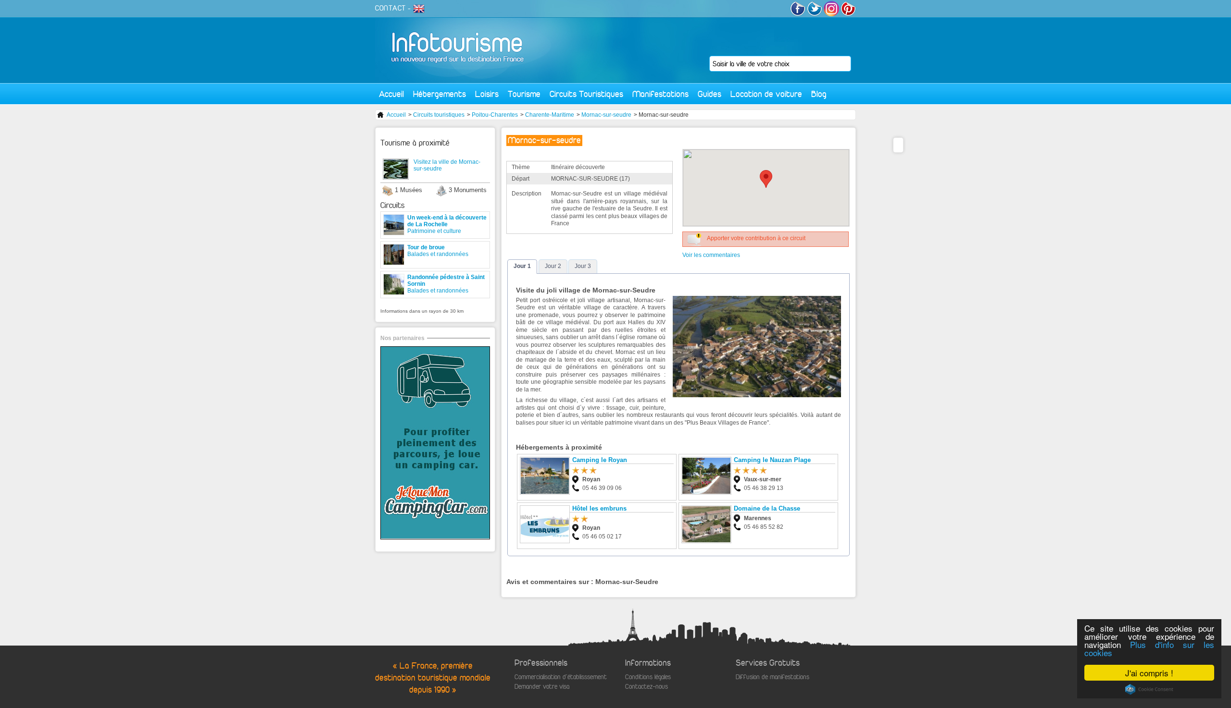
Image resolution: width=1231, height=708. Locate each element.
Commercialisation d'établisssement (561, 677)
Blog (819, 94)
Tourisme (524, 94)
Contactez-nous (646, 687)
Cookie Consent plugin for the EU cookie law (1149, 689)
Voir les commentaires (711, 255)
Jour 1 (522, 266)
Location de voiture (766, 94)
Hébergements (439, 94)
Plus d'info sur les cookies (1149, 648)
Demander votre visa (542, 687)
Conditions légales (648, 677)
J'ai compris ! (1149, 673)
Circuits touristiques (439, 114)
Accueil (391, 94)
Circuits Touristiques (586, 94)
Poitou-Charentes (495, 114)
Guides (709, 94)
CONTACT (390, 8)
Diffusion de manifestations (772, 677)
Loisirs (487, 94)
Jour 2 (553, 266)
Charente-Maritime (549, 114)
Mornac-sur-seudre (606, 114)
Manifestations (660, 94)
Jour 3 (583, 266)
